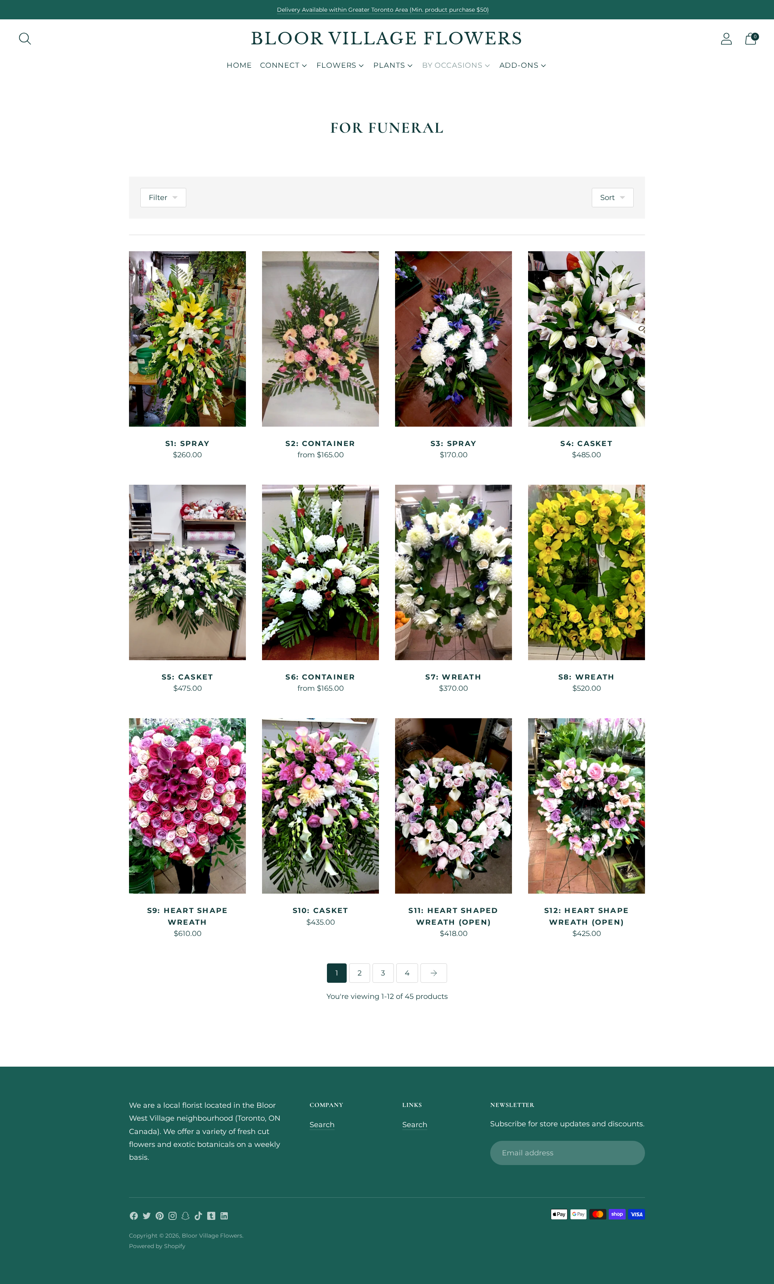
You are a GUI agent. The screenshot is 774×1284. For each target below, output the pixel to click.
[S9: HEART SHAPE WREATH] (187, 806)
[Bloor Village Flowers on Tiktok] (198, 1217)
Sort (607, 197)
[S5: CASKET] (187, 572)
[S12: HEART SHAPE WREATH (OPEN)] (586, 806)
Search (322, 1124)
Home (239, 65)
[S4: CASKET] (586, 339)
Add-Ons (519, 65)
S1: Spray (187, 443)
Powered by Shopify (157, 1246)
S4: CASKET (586, 443)
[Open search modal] (25, 38)
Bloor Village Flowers (212, 1235)
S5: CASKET (188, 677)
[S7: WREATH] (453, 572)
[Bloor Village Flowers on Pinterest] (159, 1217)
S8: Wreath (586, 677)
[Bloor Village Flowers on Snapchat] (185, 1217)
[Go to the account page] (726, 38)
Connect (280, 65)
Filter (158, 197)
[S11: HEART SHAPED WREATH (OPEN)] (453, 806)
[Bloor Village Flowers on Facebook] (134, 1217)
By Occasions (452, 65)
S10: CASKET (321, 910)
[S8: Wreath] (586, 572)
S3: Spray (453, 443)
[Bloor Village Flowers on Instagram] (172, 1217)
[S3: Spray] (453, 339)
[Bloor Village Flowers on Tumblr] (211, 1217)
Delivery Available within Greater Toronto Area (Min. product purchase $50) (383, 9)
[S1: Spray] (187, 339)
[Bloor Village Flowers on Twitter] (147, 1217)
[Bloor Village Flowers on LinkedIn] (224, 1217)
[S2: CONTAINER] (320, 339)
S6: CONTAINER (320, 677)
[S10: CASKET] (320, 806)
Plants (389, 65)
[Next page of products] (433, 973)
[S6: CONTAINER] (320, 572)
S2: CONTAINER (320, 443)
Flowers (336, 65)
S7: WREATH (453, 677)
